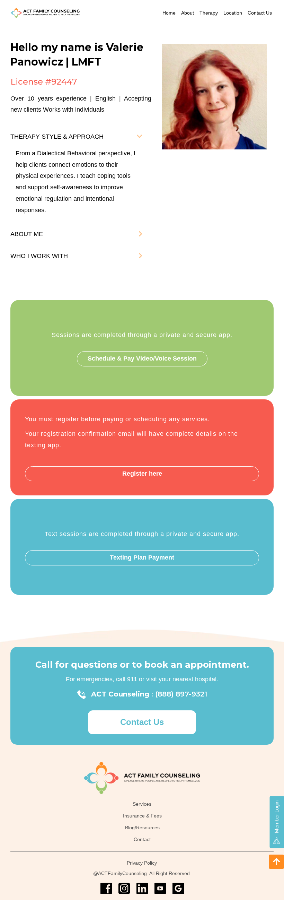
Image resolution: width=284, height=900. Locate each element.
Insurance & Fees (142, 816)
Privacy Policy (142, 863)
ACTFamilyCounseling (122, 873)
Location (232, 13)
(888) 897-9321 (181, 694)
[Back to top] (276, 862)
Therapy (208, 13)
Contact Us (260, 13)
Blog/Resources (142, 827)
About (187, 13)
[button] (139, 136)
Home (169, 13)
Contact (142, 839)
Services (142, 804)
